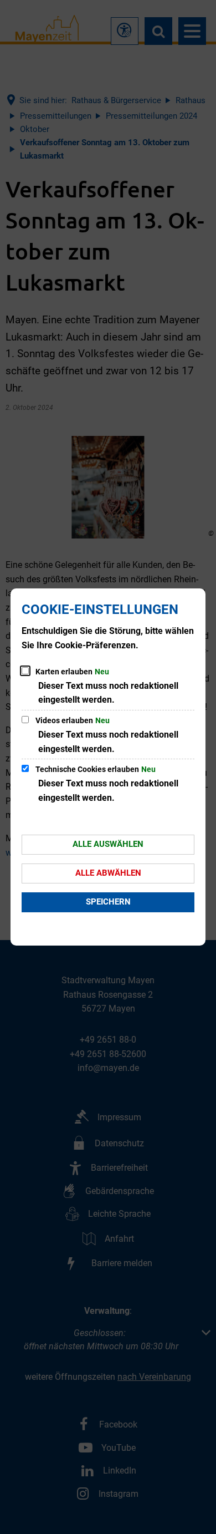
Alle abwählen (108, 873)
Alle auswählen (108, 844)
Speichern (108, 902)
